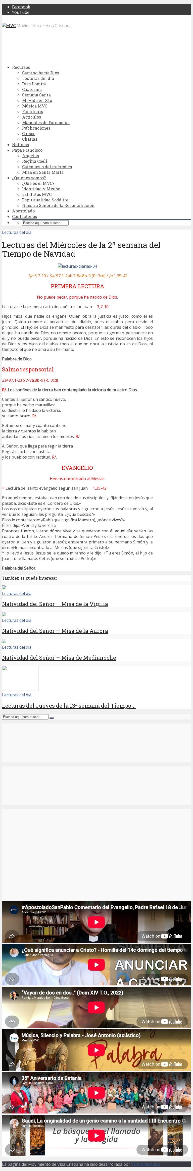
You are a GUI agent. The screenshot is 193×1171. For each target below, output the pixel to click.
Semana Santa (36, 94)
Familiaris (32, 111)
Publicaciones (36, 128)
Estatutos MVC (37, 194)
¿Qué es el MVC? (38, 183)
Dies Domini (34, 83)
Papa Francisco (27, 150)
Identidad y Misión (41, 188)
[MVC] (9, 25)
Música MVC (34, 105)
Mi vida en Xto (37, 100)
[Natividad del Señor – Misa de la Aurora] (4, 615)
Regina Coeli (34, 161)
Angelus (30, 155)
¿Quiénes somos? (29, 177)
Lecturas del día (38, 78)
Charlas (29, 139)
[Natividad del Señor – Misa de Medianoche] (4, 641)
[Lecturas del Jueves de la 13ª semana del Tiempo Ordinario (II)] (20, 689)
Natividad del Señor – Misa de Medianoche (59, 657)
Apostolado (23, 210)
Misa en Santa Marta (43, 172)
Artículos (31, 117)
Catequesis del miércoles (47, 166)
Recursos (21, 67)
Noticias (20, 144)
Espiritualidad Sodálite (45, 199)
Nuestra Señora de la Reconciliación (58, 205)
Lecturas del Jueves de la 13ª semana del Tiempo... (69, 705)
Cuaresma (32, 89)
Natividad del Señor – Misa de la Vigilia (55, 603)
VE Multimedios (146, 1164)
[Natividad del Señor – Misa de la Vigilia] (4, 588)
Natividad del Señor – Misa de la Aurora (55, 630)
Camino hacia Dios (40, 72)
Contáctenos (24, 216)
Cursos (28, 133)
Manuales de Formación (46, 122)
